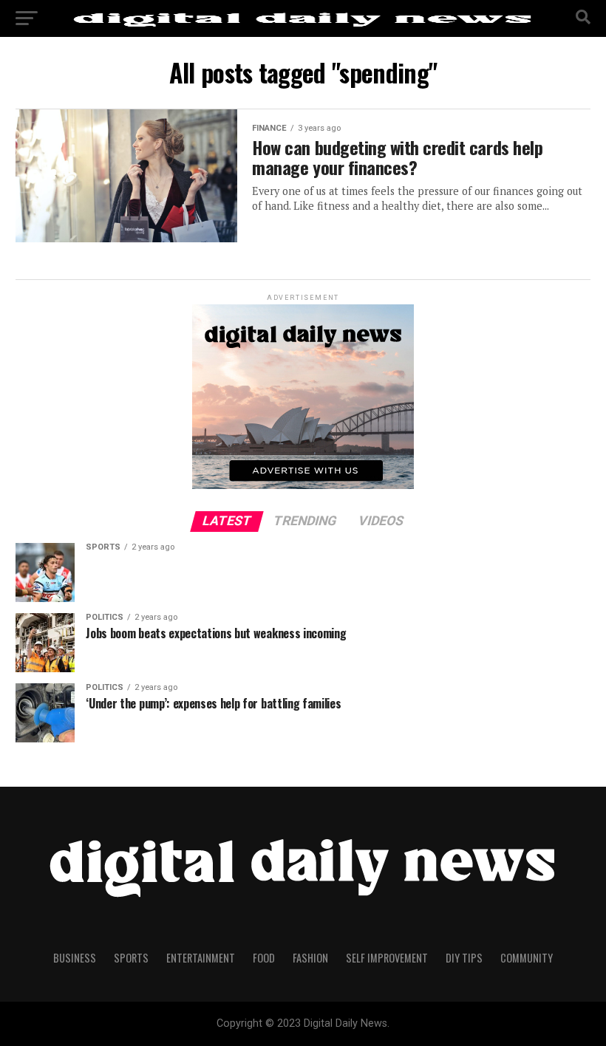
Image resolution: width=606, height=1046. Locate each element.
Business (74, 957)
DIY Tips (464, 957)
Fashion (310, 957)
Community (526, 957)
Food (264, 957)
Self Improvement (387, 957)
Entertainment (200, 957)
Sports (131, 957)
